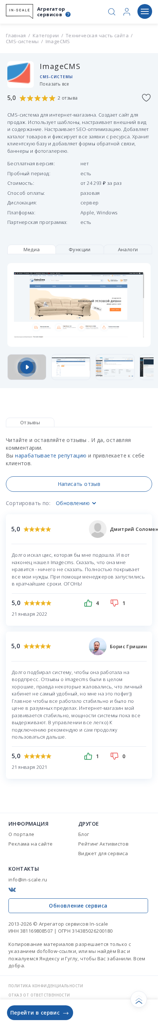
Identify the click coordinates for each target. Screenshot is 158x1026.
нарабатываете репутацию (50, 455)
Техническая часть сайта (97, 35)
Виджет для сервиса (103, 853)
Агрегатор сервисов (51, 11)
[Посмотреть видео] (26, 367)
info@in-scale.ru (27, 879)
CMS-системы (22, 41)
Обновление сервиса (78, 905)
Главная (16, 35)
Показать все (54, 84)
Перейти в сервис (35, 1012)
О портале (21, 834)
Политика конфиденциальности (45, 985)
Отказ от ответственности (39, 995)
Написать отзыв (79, 483)
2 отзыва (68, 98)
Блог (83, 834)
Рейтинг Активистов (103, 843)
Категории (46, 35)
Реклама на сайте (30, 843)
